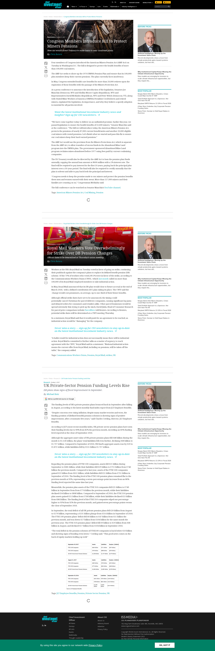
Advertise (101, 626)
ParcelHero (90, 310)
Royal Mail (100, 355)
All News (72, 623)
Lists (99, 6)
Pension (99, 192)
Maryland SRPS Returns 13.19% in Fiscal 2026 (154, 103)
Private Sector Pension (96, 593)
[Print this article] (46, 75)
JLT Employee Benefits (67, 593)
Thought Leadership (76, 638)
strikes (109, 355)
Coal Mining (89, 192)
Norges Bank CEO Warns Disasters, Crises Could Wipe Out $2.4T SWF (153, 95)
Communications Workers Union (71, 355)
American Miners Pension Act (70, 192)
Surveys (92, 6)
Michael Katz (53, 394)
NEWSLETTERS (147, 2)
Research (47, 382)
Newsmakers (51, 37)
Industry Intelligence (128, 6)
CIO (122, 620)
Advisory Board (134, 2)
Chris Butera (56, 54)
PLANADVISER (130, 620)
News (73, 6)
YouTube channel (112, 187)
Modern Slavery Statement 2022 (133, 636)
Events (105, 6)
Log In (159, 2)
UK (114, 355)
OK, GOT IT (164, 645)
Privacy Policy (95, 645)
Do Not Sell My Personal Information (134, 639)
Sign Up (167, 2)
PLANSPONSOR (143, 620)
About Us (123, 2)
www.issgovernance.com (130, 626)
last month (103, 279)
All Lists (71, 629)
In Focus (82, 6)
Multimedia (113, 6)
